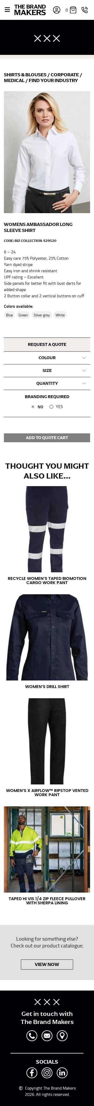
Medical (14, 80)
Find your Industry (53, 80)
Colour (47, 357)
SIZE (47, 370)
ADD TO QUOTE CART (47, 437)
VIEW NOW (47, 964)
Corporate (65, 75)
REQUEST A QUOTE (47, 344)
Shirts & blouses (25, 75)
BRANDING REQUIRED (47, 396)
